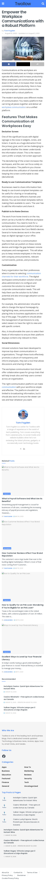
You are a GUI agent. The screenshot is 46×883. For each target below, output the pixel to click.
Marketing (29, 771)
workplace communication (14, 107)
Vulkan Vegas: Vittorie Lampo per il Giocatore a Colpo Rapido (19, 708)
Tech (26, 782)
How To (27, 767)
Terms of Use (32, 872)
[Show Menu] (3, 3)
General (5, 786)
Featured (6, 778)
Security (28, 778)
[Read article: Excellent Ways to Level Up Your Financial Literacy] (23, 639)
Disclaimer (21, 875)
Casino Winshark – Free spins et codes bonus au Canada (24, 698)
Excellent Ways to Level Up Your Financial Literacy (21, 658)
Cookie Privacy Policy (10, 878)
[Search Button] (43, 3)
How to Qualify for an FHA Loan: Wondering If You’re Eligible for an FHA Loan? (22, 606)
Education (6, 774)
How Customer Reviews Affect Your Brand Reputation (22, 554)
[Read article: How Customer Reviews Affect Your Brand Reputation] (23, 535)
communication (9, 387)
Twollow (23, 4)
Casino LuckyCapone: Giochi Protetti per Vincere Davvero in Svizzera (26, 822)
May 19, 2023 (19, 568)
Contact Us (18, 872)
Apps (4, 767)
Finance (7, 494)
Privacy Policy (7, 875)
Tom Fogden (9, 31)
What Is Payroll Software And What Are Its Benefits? (22, 500)
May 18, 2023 (19, 620)
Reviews (28, 774)
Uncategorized (31, 786)
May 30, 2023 (19, 516)
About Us (5, 872)
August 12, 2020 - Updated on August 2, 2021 (22, 33)
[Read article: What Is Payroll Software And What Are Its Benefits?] (23, 481)
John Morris (8, 620)
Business (7, 548)
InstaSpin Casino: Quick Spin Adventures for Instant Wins (23, 687)
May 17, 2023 (19, 672)
